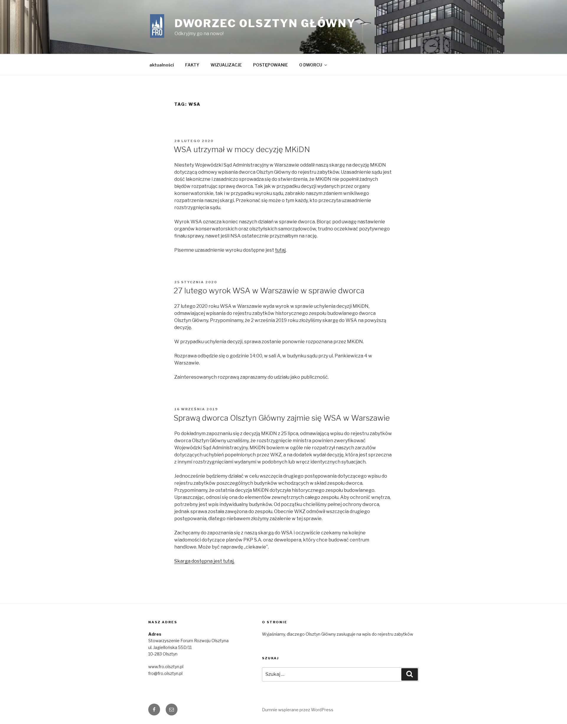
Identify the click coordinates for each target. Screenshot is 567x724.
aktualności (161, 64)
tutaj (280, 250)
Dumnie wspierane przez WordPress (297, 709)
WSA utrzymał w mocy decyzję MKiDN (242, 149)
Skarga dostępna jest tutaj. (204, 561)
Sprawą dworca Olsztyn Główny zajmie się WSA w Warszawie (282, 417)
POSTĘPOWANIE (270, 64)
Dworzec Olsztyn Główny (265, 23)
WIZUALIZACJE (226, 64)
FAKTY (192, 64)
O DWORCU (310, 64)
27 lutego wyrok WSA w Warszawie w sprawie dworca (269, 290)
